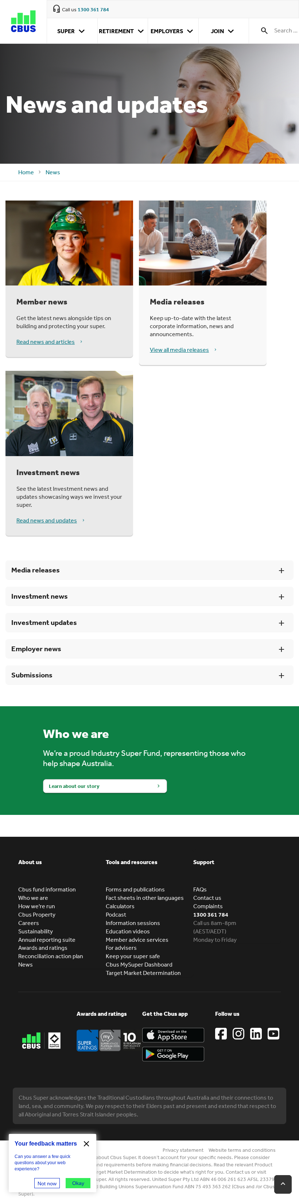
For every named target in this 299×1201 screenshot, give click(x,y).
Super (72, 31)
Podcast (116, 914)
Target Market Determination (143, 972)
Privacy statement (183, 1150)
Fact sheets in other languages (145, 897)
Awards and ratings (42, 947)
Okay (78, 1183)
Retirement (123, 31)
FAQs (200, 889)
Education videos (128, 931)
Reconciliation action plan (50, 956)
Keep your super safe (133, 956)
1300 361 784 (93, 9)
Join (224, 31)
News (53, 172)
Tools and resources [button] (132, 862)
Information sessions (133, 922)
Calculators (120, 906)
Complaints (208, 906)
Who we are (33, 897)
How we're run (36, 906)
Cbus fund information (47, 889)
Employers (173, 31)
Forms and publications (135, 889)
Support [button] (203, 862)
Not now (47, 1183)
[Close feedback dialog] (86, 1144)
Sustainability (35, 931)
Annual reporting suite (46, 939)
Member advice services (137, 939)
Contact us (207, 897)
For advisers (121, 947)
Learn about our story (74, 786)
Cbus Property (36, 914)
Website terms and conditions (242, 1150)
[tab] (62, 867)
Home (26, 172)
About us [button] (30, 862)
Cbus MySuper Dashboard (139, 964)
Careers (28, 922)
